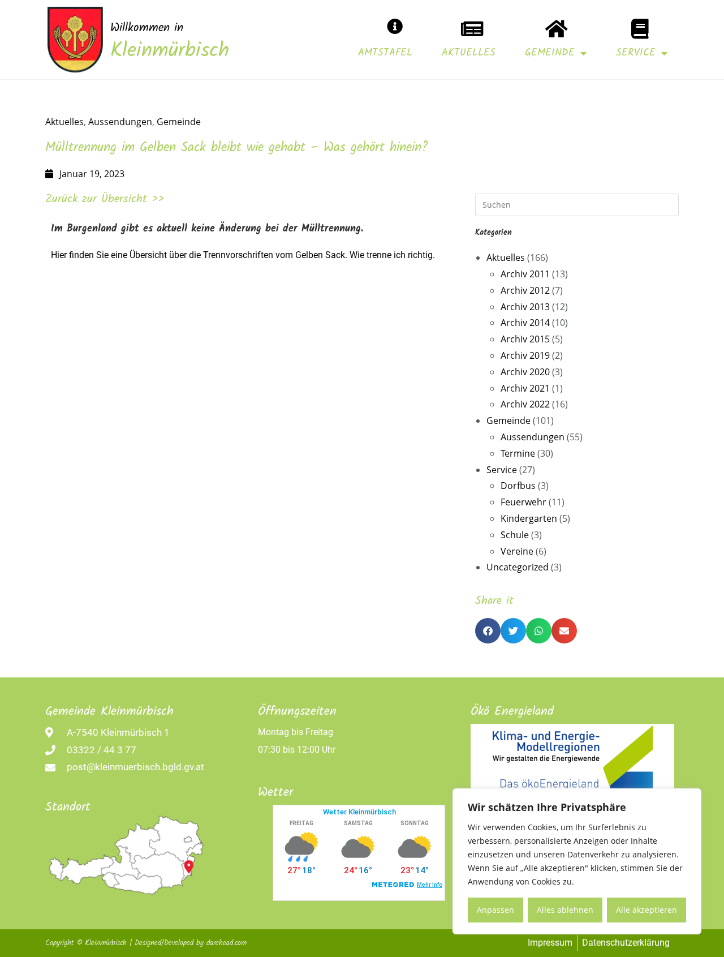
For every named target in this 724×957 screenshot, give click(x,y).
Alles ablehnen (565, 909)
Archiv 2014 (525, 322)
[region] (577, 861)
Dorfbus (518, 485)
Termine (518, 453)
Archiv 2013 (525, 307)
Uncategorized (517, 567)
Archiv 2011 (525, 274)
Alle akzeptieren (646, 909)
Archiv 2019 (525, 355)
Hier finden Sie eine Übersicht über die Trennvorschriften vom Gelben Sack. (199, 255)
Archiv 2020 (525, 372)
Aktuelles (468, 53)
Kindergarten (529, 518)
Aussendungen (120, 121)
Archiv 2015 (525, 339)
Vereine (517, 551)
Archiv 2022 (525, 404)
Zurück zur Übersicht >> (104, 199)
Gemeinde (550, 53)
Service (636, 53)
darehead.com (226, 943)
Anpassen (495, 909)
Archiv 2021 (525, 388)
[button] (488, 630)
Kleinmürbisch (169, 51)
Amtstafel (385, 53)
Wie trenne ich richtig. (392, 255)
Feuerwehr (523, 502)
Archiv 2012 (525, 290)
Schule (515, 535)
